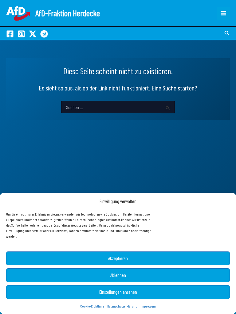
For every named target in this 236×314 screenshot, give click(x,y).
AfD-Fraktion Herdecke (67, 13)
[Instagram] (21, 34)
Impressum (148, 306)
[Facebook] (10, 34)
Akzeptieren (118, 258)
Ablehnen (118, 275)
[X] (33, 34)
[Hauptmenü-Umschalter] (223, 13)
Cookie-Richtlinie (92, 306)
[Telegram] (44, 34)
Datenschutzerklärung (122, 306)
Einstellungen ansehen (118, 292)
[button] (227, 33)
